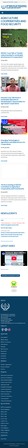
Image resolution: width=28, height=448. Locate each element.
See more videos (5, 269)
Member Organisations (6, 364)
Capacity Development (6, 400)
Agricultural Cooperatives (7, 375)
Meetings (3, 346)
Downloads (3, 356)
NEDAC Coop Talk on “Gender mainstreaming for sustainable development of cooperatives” (12, 55)
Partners (3, 369)
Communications (5, 398)
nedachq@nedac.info (9, 323)
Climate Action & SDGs (6, 382)
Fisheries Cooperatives (6, 391)
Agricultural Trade (5, 384)
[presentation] (13, 291)
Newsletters (4, 351)
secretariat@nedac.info (19, 323)
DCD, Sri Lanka (4, 432)
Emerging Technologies (6, 387)
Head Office (3, 438)
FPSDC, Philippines (5, 430)
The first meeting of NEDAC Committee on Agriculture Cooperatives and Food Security (12, 187)
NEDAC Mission (4, 339)
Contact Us (3, 358)
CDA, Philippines (5, 428)
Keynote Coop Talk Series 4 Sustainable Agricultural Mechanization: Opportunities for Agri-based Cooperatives (13, 100)
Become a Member (5, 366)
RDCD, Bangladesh (5, 409)
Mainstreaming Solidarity (6, 380)
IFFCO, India (4, 414)
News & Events (4, 349)
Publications (4, 353)
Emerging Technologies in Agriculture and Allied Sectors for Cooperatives (13, 142)
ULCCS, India (4, 418)
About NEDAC (4, 337)
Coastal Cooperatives (6, 389)
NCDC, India (4, 416)
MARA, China (4, 411)
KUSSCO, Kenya (5, 423)
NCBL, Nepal (4, 425)
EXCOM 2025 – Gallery (12, 2)
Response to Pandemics (6, 377)
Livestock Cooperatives (6, 396)
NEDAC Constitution (6, 342)
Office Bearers (4, 344)
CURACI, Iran (4, 421)
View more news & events (7, 241)
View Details (4, 73)
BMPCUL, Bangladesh (6, 407)
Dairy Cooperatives (5, 393)
